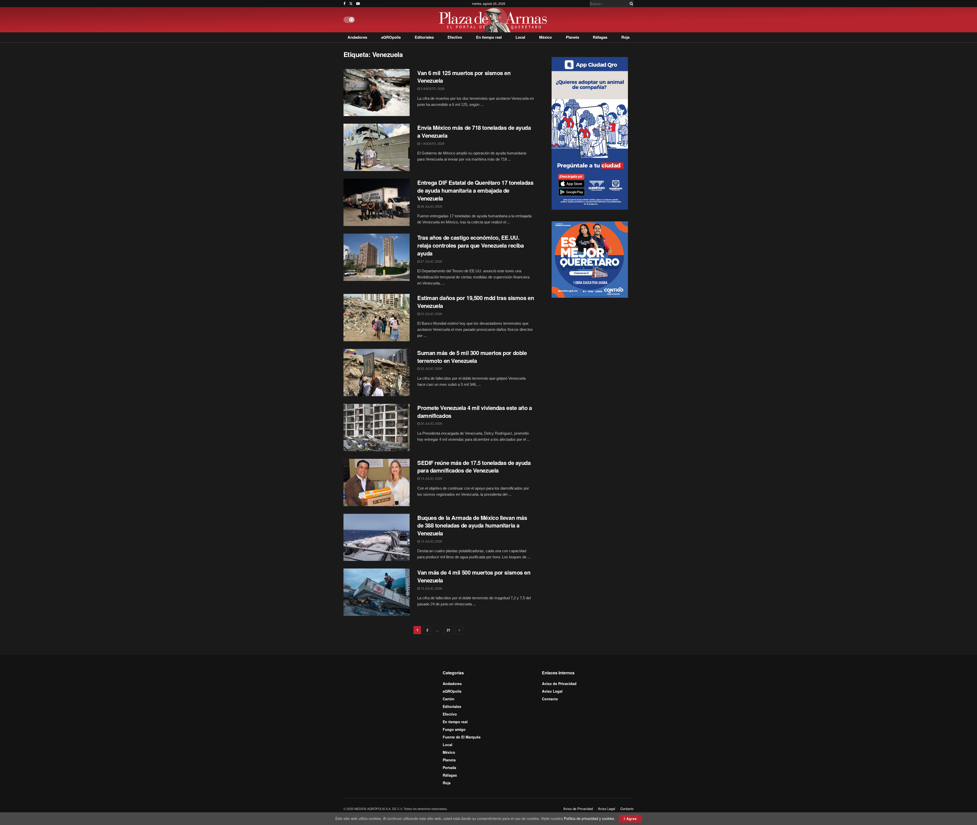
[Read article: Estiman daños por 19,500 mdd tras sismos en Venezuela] (376, 317)
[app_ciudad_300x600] (590, 132)
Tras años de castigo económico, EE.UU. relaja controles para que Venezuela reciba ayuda (470, 245)
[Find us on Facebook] (344, 3)
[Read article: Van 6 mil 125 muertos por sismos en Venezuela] (376, 92)
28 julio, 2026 (431, 206)
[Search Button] (630, 3)
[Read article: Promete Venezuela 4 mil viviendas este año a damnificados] (376, 427)
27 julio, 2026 (431, 261)
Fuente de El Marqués (462, 736)
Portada (449, 767)
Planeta (572, 37)
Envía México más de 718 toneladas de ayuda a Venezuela (474, 131)
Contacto (550, 698)
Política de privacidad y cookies (589, 818)
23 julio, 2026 (431, 313)
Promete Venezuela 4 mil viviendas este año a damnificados (474, 412)
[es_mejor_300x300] (590, 259)
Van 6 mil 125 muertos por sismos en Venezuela (464, 77)
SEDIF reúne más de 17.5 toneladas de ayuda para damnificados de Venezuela (474, 467)
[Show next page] (459, 630)
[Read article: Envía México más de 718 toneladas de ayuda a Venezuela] (376, 147)
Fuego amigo (454, 729)
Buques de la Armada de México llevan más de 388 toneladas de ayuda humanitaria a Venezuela (472, 525)
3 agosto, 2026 (432, 88)
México (545, 37)
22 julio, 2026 (431, 368)
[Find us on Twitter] (351, 3)
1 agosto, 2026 (432, 143)
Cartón (448, 698)
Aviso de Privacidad (559, 683)
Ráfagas (600, 37)
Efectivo (455, 37)
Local (520, 37)
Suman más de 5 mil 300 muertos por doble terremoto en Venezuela (472, 357)
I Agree (630, 818)
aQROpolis (391, 37)
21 (448, 630)
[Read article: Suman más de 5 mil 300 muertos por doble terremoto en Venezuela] (376, 372)
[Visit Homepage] (494, 19)
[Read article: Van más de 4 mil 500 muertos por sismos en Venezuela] (376, 592)
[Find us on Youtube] (358, 3)
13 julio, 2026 (431, 478)
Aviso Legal (552, 691)
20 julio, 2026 (431, 423)
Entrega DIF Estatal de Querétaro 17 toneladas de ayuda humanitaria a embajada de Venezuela (475, 190)
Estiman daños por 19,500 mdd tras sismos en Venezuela (475, 302)
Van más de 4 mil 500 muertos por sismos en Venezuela (473, 576)
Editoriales (424, 37)
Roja (625, 37)
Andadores (357, 37)
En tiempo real (489, 37)
